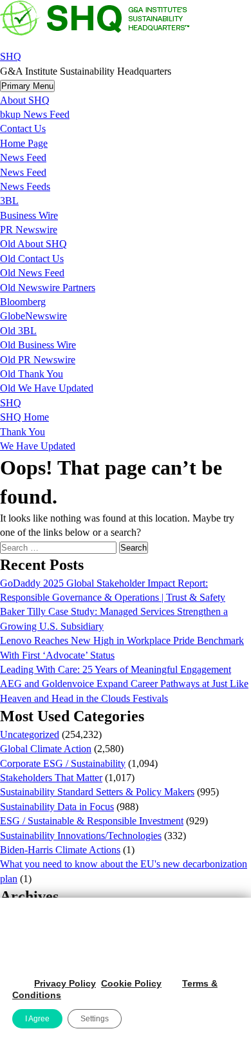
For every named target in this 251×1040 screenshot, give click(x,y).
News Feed (23, 157)
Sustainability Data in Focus (57, 806)
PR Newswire (28, 229)
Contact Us (23, 128)
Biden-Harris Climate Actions (60, 849)
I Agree (37, 1018)
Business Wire (29, 215)
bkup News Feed (35, 114)
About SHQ (25, 100)
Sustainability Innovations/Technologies (81, 835)
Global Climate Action (45, 748)
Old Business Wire (38, 344)
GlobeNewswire (33, 315)
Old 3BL (18, 330)
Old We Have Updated (46, 388)
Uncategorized (29, 734)
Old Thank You (31, 373)
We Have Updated (37, 445)
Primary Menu (27, 86)
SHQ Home (24, 416)
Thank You (22, 431)
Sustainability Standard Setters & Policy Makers (97, 791)
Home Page (24, 143)
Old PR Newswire (37, 359)
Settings (94, 1018)
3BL (9, 200)
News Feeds (25, 186)
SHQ (10, 56)
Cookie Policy (131, 983)
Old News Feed (32, 272)
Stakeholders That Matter (51, 777)
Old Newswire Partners (47, 287)
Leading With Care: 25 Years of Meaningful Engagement (115, 669)
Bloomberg (23, 301)
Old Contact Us (32, 258)
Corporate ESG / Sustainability (63, 763)
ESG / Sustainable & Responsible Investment (91, 820)
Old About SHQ (33, 243)
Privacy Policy (65, 983)
